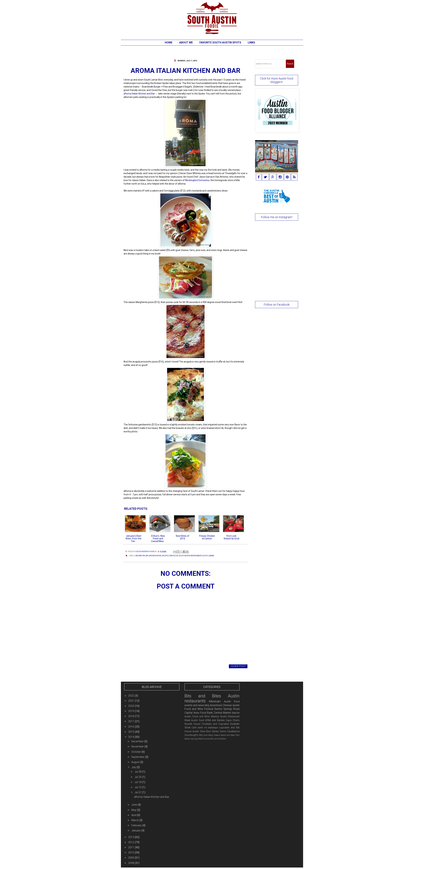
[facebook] (258, 177)
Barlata (221, 720)
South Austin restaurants (190, 556)
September (138, 757)
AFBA (208, 720)
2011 (131, 847)
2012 (131, 842)
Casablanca (233, 731)
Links (251, 42)
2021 (131, 700)
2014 (131, 736)
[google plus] (272, 177)
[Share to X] (181, 551)
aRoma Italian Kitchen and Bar (139, 93)
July (134, 767)
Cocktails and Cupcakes (215, 724)
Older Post (238, 666)
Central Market (222, 712)
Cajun (229, 720)
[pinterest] (287, 177)
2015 (131, 731)
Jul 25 (138, 777)
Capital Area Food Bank (199, 712)
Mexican (215, 701)
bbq (207, 705)
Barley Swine (219, 731)
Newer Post (132, 666)
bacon (235, 712)
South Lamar (208, 556)
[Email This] (174, 551)
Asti (214, 720)
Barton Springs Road (227, 708)
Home (168, 42)
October (136, 751)
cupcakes (224, 727)
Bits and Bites (203, 695)
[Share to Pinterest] (187, 551)
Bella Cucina (204, 738)
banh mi (202, 727)
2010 (131, 852)
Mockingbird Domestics (197, 180)
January (136, 830)
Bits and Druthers (218, 738)
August (135, 762)
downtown (216, 705)
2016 (131, 726)
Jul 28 (138, 771)
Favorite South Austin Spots (220, 42)
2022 (131, 695)
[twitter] (265, 177)
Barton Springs (191, 738)
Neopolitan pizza (170, 556)
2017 (131, 721)
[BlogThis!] (178, 551)
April (134, 815)
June (134, 804)
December (137, 741)
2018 (131, 716)
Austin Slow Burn (201, 731)
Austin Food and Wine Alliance (202, 716)
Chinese (227, 705)
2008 (131, 863)
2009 (131, 857)
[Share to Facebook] (184, 551)
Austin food (197, 720)
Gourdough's (191, 735)
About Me (186, 42)
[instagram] (280, 177)
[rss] (294, 177)
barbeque (213, 727)
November (137, 746)
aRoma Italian (141, 556)
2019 (131, 711)
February (136, 825)
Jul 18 (138, 782)
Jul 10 (138, 787)
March (135, 820)
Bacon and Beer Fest (230, 735)
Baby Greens (214, 735)
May (134, 810)
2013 (131, 837)
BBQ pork (203, 735)
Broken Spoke (155, 556)
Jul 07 (138, 792)
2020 (131, 705)
